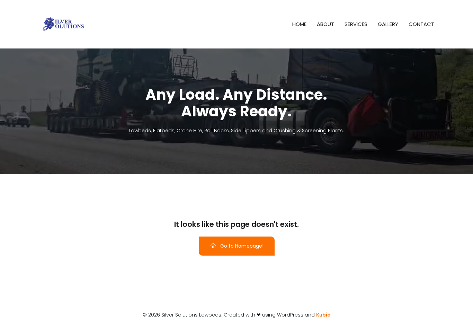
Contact (421, 24)
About (325, 24)
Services (356, 24)
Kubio (323, 314)
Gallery (388, 24)
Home (299, 24)
